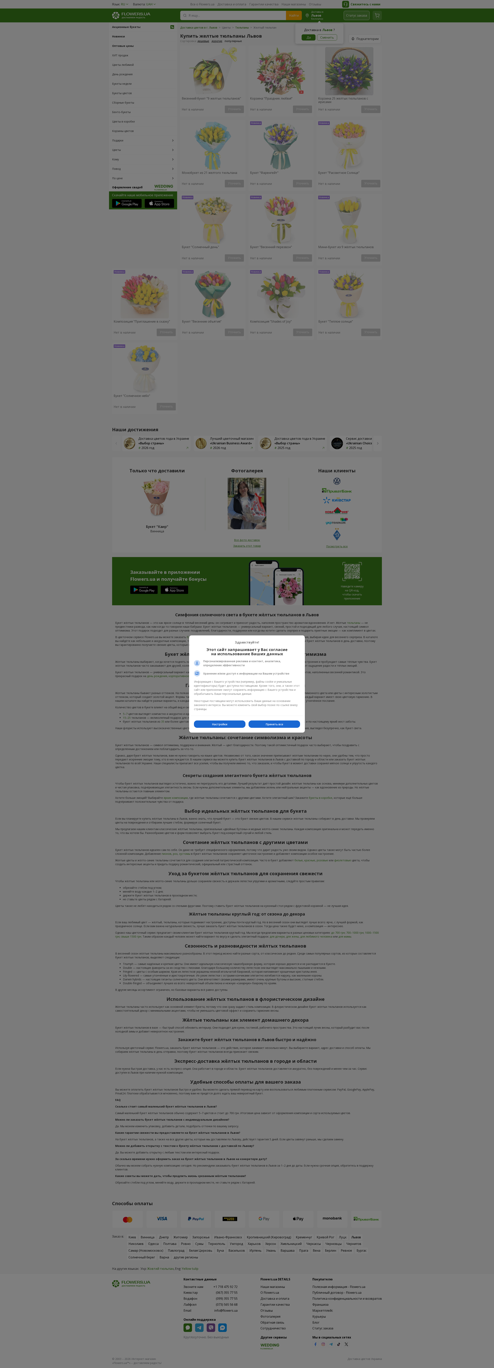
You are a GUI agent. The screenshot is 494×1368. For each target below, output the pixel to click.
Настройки (219, 724)
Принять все (274, 724)
